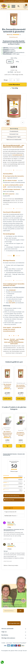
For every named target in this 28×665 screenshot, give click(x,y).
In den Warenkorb (14, 84)
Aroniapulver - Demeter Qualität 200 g (21, 434)
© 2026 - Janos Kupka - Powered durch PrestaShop (14, 642)
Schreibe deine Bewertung (12, 495)
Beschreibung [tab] (14, 128)
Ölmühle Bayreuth (13, 37)
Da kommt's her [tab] (14, 134)
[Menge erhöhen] (17, 80)
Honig (10, 301)
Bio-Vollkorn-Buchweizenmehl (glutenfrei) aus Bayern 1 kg (7, 434)
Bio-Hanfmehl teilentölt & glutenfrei (7, 386)
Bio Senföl (12, 302)
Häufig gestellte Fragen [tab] (14, 136)
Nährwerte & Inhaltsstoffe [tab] (14, 139)
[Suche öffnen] (18, 6)
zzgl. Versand (17, 72)
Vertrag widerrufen (14, 623)
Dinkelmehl (12, 290)
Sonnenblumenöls (17, 155)
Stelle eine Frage (10, 499)
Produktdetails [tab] (14, 131)
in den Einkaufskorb (7, 446)
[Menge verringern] (10, 80)
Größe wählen (7, 398)
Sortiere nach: (8, 515)
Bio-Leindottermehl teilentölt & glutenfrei (20, 386)
